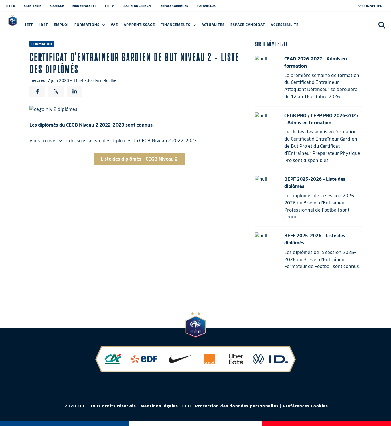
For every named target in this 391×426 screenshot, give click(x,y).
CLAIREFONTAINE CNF (137, 5)
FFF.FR (10, 5)
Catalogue (36, 26)
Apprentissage (139, 25)
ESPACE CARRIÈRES (174, 5)
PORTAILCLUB (206, 5)
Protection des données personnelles (237, 406)
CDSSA (355, 26)
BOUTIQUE (57, 5)
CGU (186, 406)
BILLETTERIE (32, 5)
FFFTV (109, 5)
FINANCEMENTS (176, 25)
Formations (87, 25)
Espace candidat (247, 25)
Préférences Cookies (305, 406)
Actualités (213, 25)
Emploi (61, 25)
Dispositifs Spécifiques (318, 26)
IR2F (43, 25)
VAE (114, 25)
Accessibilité (285, 25)
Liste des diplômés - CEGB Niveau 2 (139, 159)
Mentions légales (159, 406)
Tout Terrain (228, 26)
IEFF (29, 25)
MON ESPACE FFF (84, 5)
